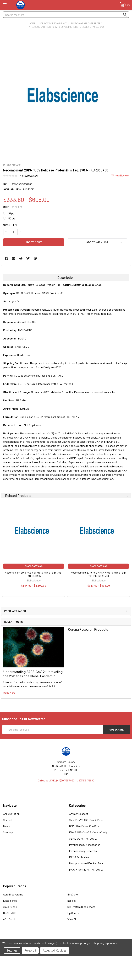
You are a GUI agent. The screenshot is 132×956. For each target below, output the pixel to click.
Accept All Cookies (54, 950)
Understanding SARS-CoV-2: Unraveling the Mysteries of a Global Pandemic (33, 673)
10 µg (11, 213)
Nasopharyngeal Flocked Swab (86, 863)
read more (9, 692)
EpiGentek (73, 913)
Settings (12, 950)
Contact (7, 820)
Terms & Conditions (18, 937)
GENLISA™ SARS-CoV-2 (83, 838)
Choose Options (33, 566)
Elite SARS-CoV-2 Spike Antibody (88, 832)
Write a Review (120, 175)
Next (127, 495)
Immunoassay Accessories (84, 844)
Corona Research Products (88, 629)
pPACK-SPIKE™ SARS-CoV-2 (86, 869)
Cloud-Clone (10, 906)
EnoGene (72, 894)
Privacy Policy (114, 937)
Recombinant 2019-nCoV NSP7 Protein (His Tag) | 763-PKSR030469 (98, 574)
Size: (13, 207)
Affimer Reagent (78, 813)
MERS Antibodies (79, 857)
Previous (122, 495)
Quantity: (10, 224)
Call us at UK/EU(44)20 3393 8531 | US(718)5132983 (66, 780)
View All (71, 919)
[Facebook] (6, 258)
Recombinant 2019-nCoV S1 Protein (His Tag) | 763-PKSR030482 (33, 574)
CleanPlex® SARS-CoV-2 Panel (86, 820)
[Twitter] (28, 258)
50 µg (11, 218)
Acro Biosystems (13, 894)
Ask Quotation (11, 813)
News (6, 826)
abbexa (71, 900)
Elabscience (10, 900)
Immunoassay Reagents (83, 850)
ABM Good (9, 919)
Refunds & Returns (82, 937)
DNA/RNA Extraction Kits (84, 826)
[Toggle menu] (4, 4)
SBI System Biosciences (81, 906)
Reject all (30, 950)
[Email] (13, 258)
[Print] (21, 258)
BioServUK (9, 913)
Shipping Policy (50, 937)
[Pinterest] (35, 258)
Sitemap (8, 832)
